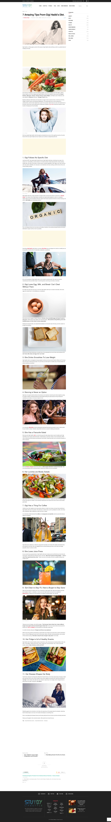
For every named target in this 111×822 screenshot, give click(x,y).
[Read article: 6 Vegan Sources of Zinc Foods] (72, 810)
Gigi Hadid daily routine (29, 720)
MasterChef (25, 593)
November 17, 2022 (34, 17)
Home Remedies (64, 5)
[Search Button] (87, 6)
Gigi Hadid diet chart (39, 720)
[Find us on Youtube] (86, 1)
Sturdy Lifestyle (53, 819)
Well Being (71, 36)
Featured (71, 20)
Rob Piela (44, 248)
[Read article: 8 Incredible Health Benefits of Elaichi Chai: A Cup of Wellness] (72, 802)
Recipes (45, 720)
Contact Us (28, 1)
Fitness (50, 5)
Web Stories (72, 5)
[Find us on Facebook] (83, 1)
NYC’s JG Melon (31, 627)
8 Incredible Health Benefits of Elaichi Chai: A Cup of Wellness (81, 802)
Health (70, 24)
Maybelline (31, 427)
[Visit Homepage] (27, 6)
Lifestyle (45, 5)
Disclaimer (32, 1)
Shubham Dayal (26, 17)
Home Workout (72, 29)
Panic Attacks (72, 33)
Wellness (71, 38)
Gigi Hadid (51, 104)
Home (40, 5)
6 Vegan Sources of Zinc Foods (81, 809)
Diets (58, 5)
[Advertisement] (44, 58)
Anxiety (70, 16)
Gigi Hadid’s (30, 248)
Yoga (55, 5)
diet (35, 435)
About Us (24, 1)
